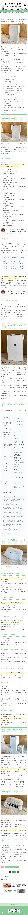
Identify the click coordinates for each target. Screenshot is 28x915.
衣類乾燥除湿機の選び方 (9, 79)
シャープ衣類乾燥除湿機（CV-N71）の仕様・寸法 (14, 88)
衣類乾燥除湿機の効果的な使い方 (11, 110)
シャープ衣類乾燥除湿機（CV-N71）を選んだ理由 (14, 86)
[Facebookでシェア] (13, 872)
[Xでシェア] (10, 872)
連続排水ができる (9, 103)
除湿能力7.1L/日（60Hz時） (11, 97)
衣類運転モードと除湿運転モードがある (13, 99)
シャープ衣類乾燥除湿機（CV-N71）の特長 (13, 90)
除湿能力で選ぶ (8, 82)
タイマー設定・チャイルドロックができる (14, 101)
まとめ (5, 112)
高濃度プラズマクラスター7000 (11, 92)
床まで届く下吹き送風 (9, 94)
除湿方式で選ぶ (8, 81)
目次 (12, 76)
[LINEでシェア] (15, 872)
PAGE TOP (14, 904)
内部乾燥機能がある (9, 105)
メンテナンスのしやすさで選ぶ (11, 84)
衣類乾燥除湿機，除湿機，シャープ (12, 867)
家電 (3, 867)
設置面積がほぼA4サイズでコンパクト (13, 96)
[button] (18, 872)
